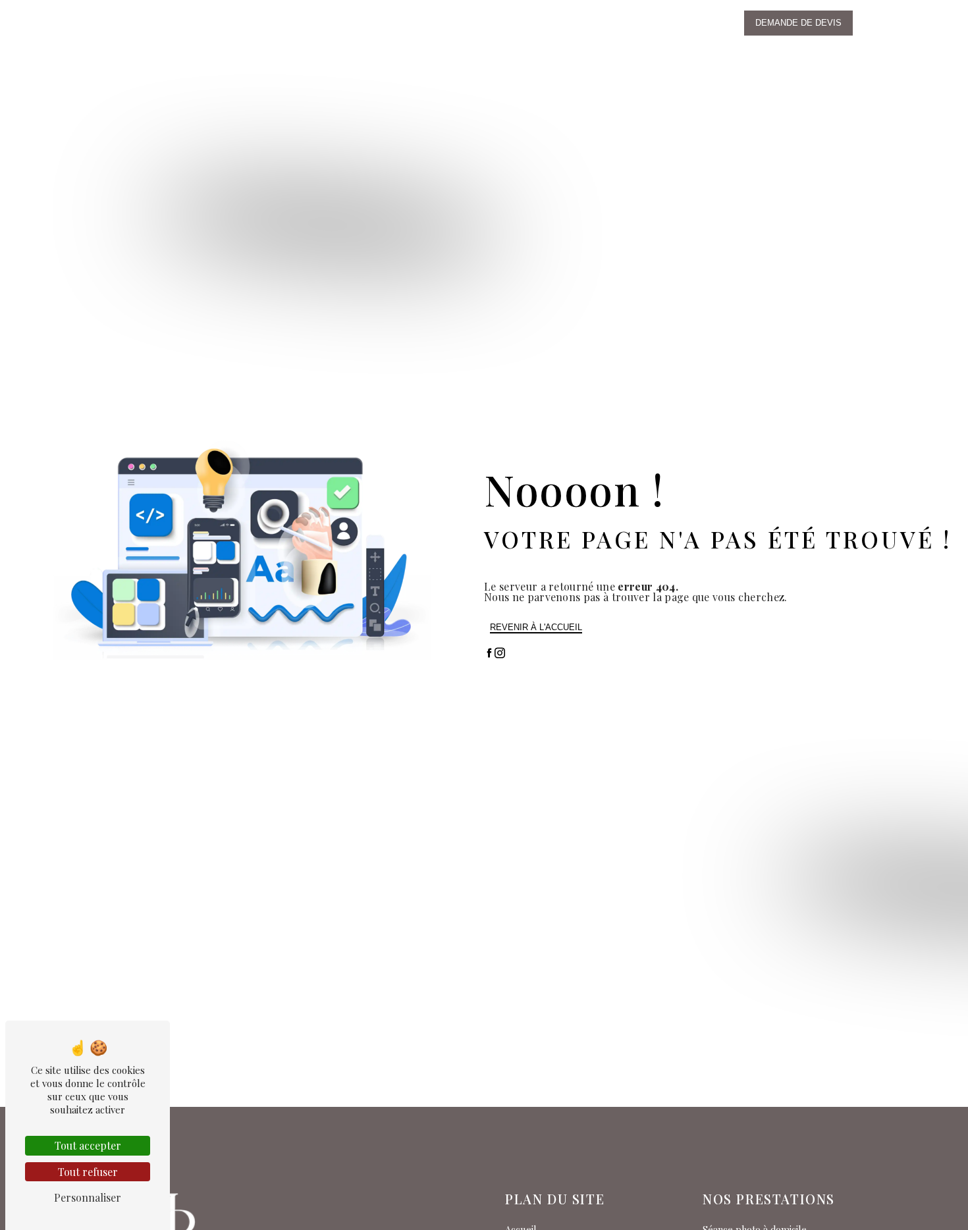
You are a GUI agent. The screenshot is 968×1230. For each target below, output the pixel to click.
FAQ (549, 23)
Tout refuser (88, 1172)
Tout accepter (88, 1145)
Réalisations (494, 23)
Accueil (281, 23)
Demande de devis (798, 23)
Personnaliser (87, 1197)
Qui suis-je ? (344, 23)
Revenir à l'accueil (536, 627)
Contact (592, 23)
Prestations (418, 23)
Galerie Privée (663, 23)
